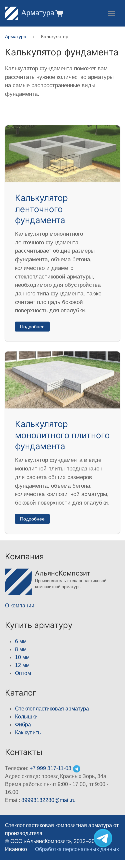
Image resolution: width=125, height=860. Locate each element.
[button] (58, 13)
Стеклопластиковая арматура (52, 708)
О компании (19, 605)
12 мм (22, 665)
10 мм (22, 657)
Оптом (23, 673)
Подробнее (32, 326)
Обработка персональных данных (77, 849)
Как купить (28, 732)
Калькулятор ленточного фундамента (41, 209)
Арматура (37, 13)
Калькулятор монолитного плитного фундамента (62, 435)
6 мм (21, 641)
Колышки (26, 716)
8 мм (21, 649)
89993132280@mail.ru (48, 800)
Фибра (23, 724)
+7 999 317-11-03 (50, 768)
